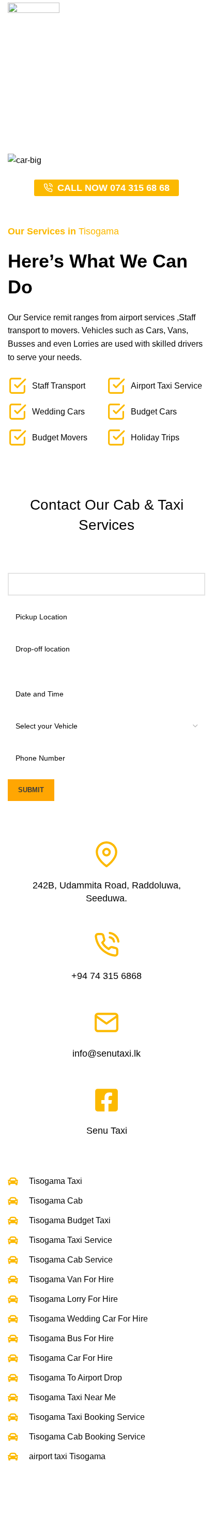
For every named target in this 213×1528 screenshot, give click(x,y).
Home (47, 106)
